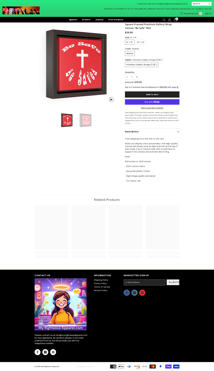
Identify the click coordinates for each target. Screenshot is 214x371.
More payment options (152, 108)
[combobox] (199, 4)
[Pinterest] (53, 352)
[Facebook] (37, 352)
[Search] (202, 4)
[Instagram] (45, 352)
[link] (51, 252)
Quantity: (130, 72)
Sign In (208, 13)
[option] (76, 64)
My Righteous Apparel (50, 366)
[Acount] (170, 19)
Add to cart (152, 94)
